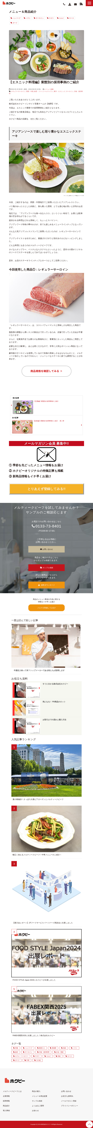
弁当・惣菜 (59, 1052)
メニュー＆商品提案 (39, 1096)
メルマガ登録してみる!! (46, 608)
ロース (71, 18)
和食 (59, 1056)
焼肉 (64, 1048)
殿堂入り (42, 1048)
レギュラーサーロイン (18, 91)
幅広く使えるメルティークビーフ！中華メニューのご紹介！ (37, 855)
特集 (16, 1048)
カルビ (61, 18)
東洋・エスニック (59, 91)
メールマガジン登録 (68, 1101)
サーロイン (40, 18)
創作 (16, 1052)
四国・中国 (29, 91)
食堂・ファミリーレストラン (43, 91)
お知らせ (35, 1111)
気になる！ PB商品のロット (54, 702)
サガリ (51, 18)
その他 (38, 1060)
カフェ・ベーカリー (21, 1056)
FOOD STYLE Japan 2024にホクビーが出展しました (34, 980)
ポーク (15, 23)
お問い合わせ (75, 4)
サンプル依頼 (81, 4)
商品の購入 (36, 1091)
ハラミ (28, 18)
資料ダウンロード (70, 4)
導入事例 (6, 1111)
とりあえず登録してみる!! (47, 489)
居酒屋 (54, 1048)
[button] (89, 3)
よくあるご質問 (38, 1106)
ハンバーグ (16, 18)
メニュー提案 (49, 89)
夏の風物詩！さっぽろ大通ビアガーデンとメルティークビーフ (38, 799)
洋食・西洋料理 (44, 1052)
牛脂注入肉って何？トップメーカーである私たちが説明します (39, 670)
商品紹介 (6, 1106)
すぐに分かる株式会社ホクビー (55, 684)
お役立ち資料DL (67, 1096)
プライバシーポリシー (69, 1106)
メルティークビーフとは (12, 1091)
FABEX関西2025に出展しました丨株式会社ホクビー (34, 1035)
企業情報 (6, 1096)
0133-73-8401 (48, 526)
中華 (27, 1060)
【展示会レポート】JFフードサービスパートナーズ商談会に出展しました (43, 923)
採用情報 (6, 1101)
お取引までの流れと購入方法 (54, 720)
